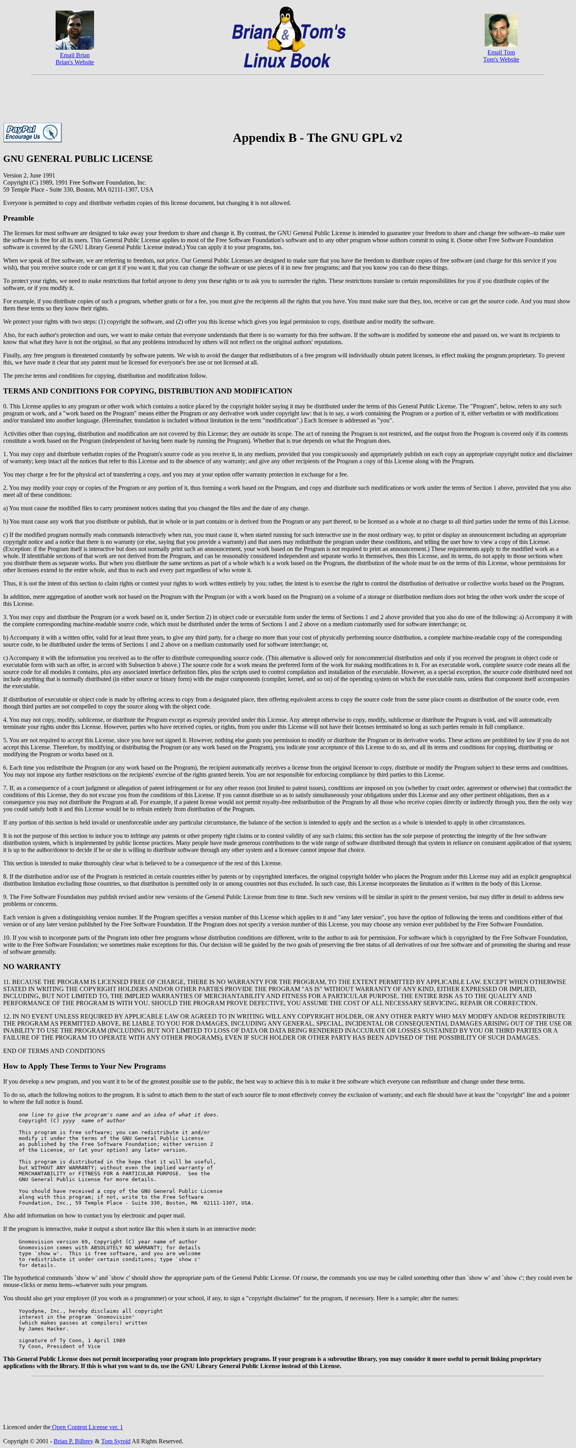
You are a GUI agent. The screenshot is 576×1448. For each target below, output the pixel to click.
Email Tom (501, 52)
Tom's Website (501, 59)
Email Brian (75, 55)
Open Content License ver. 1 (87, 1427)
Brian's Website (75, 62)
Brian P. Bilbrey (73, 1441)
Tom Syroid (115, 1441)
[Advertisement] (288, 96)
